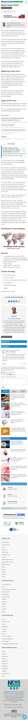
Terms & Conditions (6, 636)
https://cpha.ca (8, 263)
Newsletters (5, 626)
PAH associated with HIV (7, 125)
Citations (5, 341)
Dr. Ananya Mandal (14, 318)
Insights (4, 557)
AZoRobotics (5, 661)
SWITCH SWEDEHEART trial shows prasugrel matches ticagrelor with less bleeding (19, 468)
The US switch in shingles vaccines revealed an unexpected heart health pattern (19, 404)
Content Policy (5, 641)
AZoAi (3, 676)
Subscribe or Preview (12, 489)
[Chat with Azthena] (24, 717)
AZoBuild (4, 671)
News (3, 547)
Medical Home (5, 542)
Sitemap (4, 629)
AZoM (3, 651)
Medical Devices (6, 564)
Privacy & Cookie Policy (7, 639)
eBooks (3, 569)
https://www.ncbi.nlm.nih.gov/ (12, 267)
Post (3, 387)
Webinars (4, 601)
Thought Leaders (6, 554)
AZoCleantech (5, 656)
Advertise (4, 631)
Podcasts (4, 574)
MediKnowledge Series (7, 559)
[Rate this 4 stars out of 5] (16, 301)
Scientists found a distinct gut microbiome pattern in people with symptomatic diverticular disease (18, 397)
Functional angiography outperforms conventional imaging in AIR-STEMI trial (17, 442)
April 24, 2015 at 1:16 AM (11, 353)
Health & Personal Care (7, 562)
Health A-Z (4, 549)
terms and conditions (10, 694)
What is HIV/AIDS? (9, 277)
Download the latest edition (15, 155)
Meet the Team (5, 621)
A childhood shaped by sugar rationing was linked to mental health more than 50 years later (18, 429)
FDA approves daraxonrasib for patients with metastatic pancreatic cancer (18, 459)
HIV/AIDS (3, 136)
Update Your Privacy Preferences (14, 704)
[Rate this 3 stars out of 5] (14, 301)
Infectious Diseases (12, 501)
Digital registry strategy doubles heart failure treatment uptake (18, 450)
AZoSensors (5, 663)
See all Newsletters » (7, 508)
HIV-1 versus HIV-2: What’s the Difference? (15, 280)
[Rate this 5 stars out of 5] (19, 301)
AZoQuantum (5, 668)
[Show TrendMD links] (26, 143)
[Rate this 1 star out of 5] (9, 301)
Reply (4, 363)
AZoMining (4, 666)
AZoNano (4, 654)
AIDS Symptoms (8, 282)
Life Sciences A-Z (6, 592)
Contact (4, 634)
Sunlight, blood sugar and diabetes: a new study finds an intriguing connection (18, 413)
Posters (4, 572)
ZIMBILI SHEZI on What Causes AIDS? (11, 350)
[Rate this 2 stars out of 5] (11, 301)
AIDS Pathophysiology (10, 285)
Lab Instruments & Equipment (9, 589)
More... (6, 288)
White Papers (5, 552)
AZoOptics (4, 658)
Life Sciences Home (6, 584)
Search (3, 624)
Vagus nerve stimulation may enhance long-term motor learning (17, 421)
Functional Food (6, 544)
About (3, 619)
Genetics (10, 494)
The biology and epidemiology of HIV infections (13, 130)
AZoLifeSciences (6, 673)
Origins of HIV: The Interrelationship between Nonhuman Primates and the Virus (12, 119)
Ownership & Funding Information (10, 643)
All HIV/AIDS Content (9, 275)
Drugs (3, 567)
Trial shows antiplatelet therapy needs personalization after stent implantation (19, 476)
